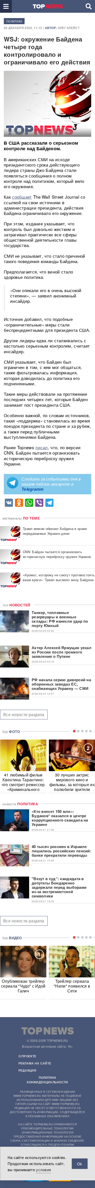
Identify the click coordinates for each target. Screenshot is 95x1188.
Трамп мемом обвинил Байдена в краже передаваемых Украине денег (55, 531)
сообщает (22, 197)
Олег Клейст (69, 27)
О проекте (27, 1056)
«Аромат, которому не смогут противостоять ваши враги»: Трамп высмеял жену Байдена (58, 577)
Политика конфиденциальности (47, 1079)
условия (43, 1169)
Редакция (27, 1070)
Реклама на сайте (34, 1063)
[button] (6, 6)
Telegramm (33, 489)
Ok (79, 1163)
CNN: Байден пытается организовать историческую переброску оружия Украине (57, 554)
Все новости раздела (23, 714)
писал (41, 447)
